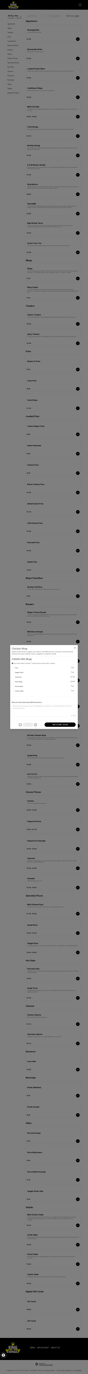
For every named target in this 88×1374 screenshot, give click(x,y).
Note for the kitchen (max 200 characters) (27, 702)
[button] (3, 1355)
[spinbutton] (28, 725)
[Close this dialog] (75, 648)
